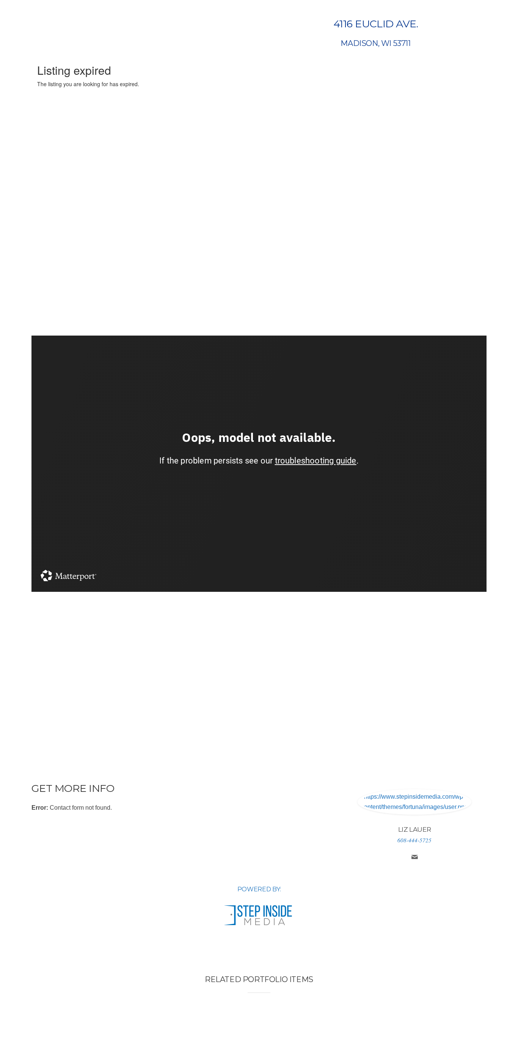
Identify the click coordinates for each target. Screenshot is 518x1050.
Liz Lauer (414, 829)
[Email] (414, 858)
